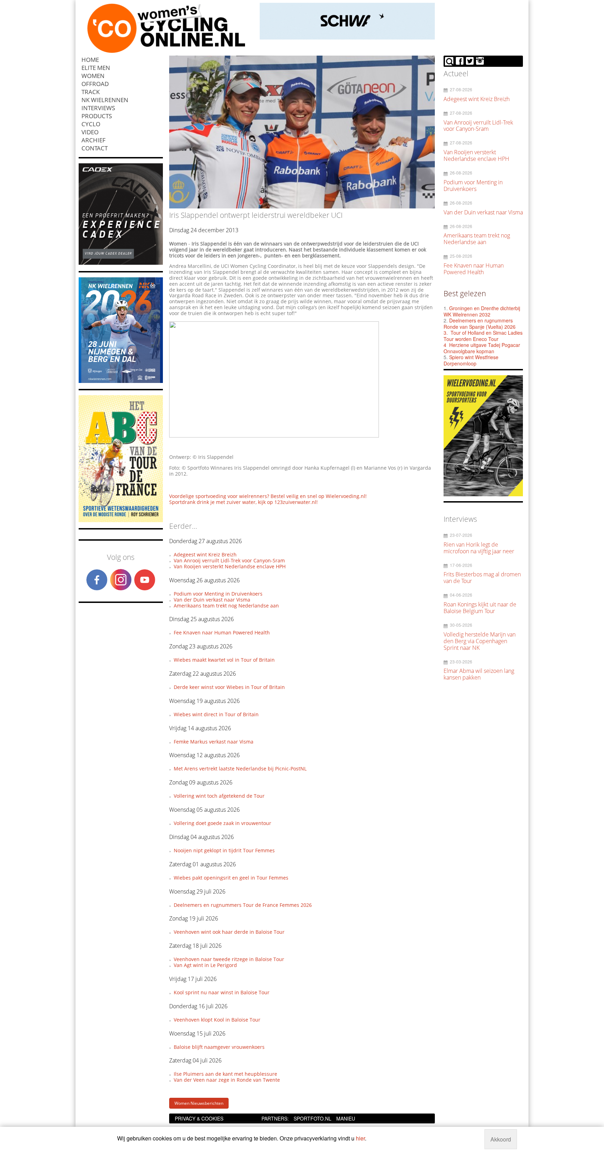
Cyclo (90, 124)
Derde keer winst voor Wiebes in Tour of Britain (229, 687)
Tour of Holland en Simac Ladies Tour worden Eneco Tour (483, 335)
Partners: (275, 1118)
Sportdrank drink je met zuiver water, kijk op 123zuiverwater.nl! (243, 502)
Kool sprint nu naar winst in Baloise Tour (221, 992)
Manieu (345, 1118)
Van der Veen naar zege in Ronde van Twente (227, 1079)
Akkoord (500, 1139)
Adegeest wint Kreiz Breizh (205, 554)
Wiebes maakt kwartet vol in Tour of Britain (224, 659)
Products (96, 116)
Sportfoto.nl (312, 1118)
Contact (94, 148)
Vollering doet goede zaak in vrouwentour (222, 823)
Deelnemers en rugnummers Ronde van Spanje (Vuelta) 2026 (480, 323)
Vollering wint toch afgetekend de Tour (219, 795)
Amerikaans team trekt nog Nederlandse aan (226, 605)
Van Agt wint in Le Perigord (205, 965)
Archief (93, 140)
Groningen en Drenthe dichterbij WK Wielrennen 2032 (482, 311)
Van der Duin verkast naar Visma (212, 599)
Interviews (98, 108)
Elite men (95, 68)
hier (360, 1138)
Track (90, 92)
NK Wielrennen (104, 100)
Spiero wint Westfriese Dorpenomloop (471, 360)
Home (90, 60)
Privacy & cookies (199, 1118)
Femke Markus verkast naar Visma (213, 741)
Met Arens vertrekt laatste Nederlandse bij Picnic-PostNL (240, 768)
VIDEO (90, 132)
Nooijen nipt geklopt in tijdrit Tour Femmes (224, 850)
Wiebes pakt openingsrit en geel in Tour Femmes (231, 877)
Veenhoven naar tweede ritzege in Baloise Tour (229, 959)
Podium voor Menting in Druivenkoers (218, 593)
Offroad (95, 84)
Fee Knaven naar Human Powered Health (222, 632)
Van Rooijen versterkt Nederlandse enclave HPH (230, 566)
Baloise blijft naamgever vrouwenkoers (219, 1047)
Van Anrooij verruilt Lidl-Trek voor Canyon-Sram (229, 560)
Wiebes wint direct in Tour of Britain (216, 714)
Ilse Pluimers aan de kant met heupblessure (225, 1074)
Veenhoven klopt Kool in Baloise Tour (217, 1019)
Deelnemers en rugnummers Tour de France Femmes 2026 (243, 905)
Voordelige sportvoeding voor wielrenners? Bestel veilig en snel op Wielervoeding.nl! (268, 496)
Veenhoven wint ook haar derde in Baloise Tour (229, 932)
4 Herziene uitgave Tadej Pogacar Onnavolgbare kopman (482, 348)
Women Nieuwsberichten (198, 1103)
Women (93, 76)
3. (446, 332)
